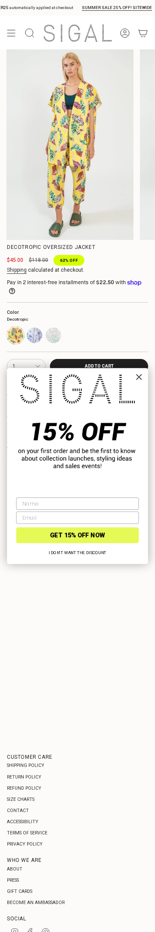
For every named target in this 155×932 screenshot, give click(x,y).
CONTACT (18, 810)
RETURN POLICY (24, 777)
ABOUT (14, 869)
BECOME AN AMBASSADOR (36, 902)
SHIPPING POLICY (25, 765)
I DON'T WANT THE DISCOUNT (77, 552)
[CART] (143, 33)
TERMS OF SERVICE (27, 833)
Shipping (17, 270)
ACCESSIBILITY (22, 822)
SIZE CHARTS (20, 799)
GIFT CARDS (19, 891)
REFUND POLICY (24, 788)
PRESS (13, 880)
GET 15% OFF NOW (77, 535)
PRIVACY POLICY (25, 844)
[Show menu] (11, 33)
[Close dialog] (139, 377)
